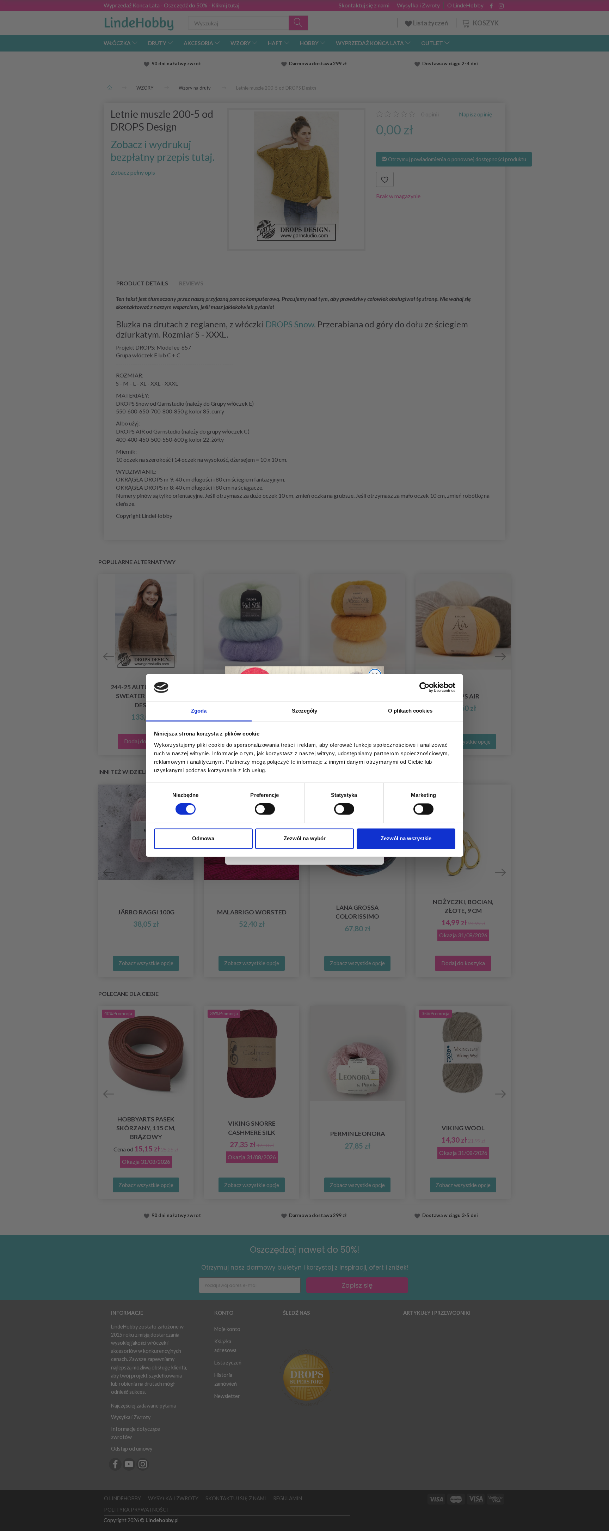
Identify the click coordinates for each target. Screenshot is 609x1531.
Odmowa (203, 838)
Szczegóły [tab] (305, 711)
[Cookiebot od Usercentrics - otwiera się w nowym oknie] (424, 687)
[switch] (265, 809)
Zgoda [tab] (199, 711)
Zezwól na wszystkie (406, 838)
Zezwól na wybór (305, 838)
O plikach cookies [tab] (410, 711)
